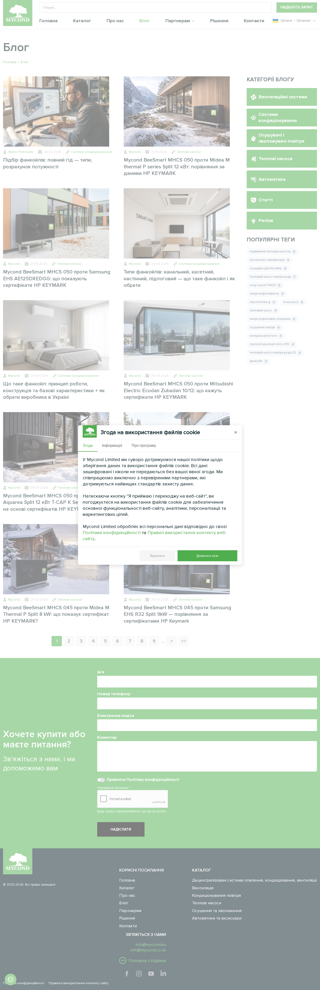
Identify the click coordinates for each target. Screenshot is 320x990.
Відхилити (157, 556)
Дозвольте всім (207, 556)
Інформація (112, 445)
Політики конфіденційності (112, 533)
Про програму (144, 445)
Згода (88, 445)
